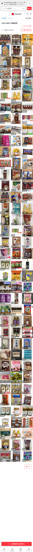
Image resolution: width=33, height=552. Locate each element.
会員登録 (3, 18)
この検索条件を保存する (17, 544)
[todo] (31, 14)
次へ (27, 466)
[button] (27, 14)
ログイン (10, 18)
